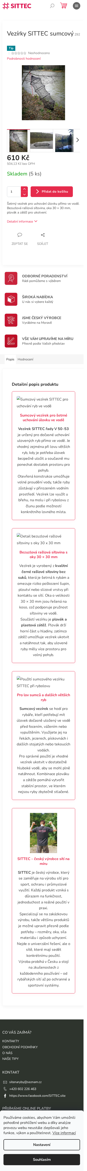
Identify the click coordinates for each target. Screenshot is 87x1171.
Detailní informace (20, 221)
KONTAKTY (10, 1041)
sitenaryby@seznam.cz (25, 1082)
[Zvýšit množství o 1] (24, 189)
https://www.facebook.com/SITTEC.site (37, 1095)
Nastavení (41, 1144)
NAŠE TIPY (10, 1059)
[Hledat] (52, 5)
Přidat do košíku (55, 191)
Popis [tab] (10, 359)
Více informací (64, 1132)
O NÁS (7, 1053)
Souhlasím (42, 1159)
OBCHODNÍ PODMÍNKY (20, 1047)
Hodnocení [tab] (25, 359)
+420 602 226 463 (22, 1089)
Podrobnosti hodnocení (24, 58)
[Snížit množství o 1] (24, 194)
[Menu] (76, 5)
